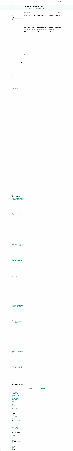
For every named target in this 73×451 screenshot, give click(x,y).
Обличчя (13, 401)
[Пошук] (14, 1)
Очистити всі (26, 13)
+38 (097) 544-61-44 (15, 428)
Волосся (13, 400)
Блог (12, 396)
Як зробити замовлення (15, 392)
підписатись (42, 388)
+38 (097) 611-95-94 (14, 423)
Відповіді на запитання (15, 393)
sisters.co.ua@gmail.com (15, 408)
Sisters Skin (13, 437)
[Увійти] (58, 1)
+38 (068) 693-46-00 (15, 416)
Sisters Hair (13, 435)
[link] (60, 1)
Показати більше (26, 54)
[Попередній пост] (12, 382)
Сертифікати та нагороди (15, 395)
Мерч (13, 403)
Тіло (12, 402)
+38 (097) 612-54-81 (14, 414)
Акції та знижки (14, 405)
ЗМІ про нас (13, 394)
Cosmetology (14, 440)
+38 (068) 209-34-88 (15, 430)
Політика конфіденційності (15, 399)
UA (12, 1)
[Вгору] (0, 450)
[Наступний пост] (13, 382)
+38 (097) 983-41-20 (15, 415)
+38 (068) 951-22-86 (14, 417)
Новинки (13, 404)
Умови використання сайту (15, 398)
